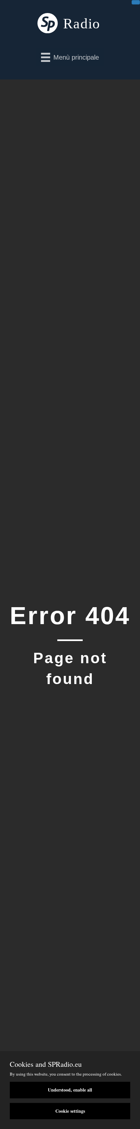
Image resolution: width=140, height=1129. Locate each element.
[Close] (136, 2)
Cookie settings (70, 1111)
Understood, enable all (70, 1089)
